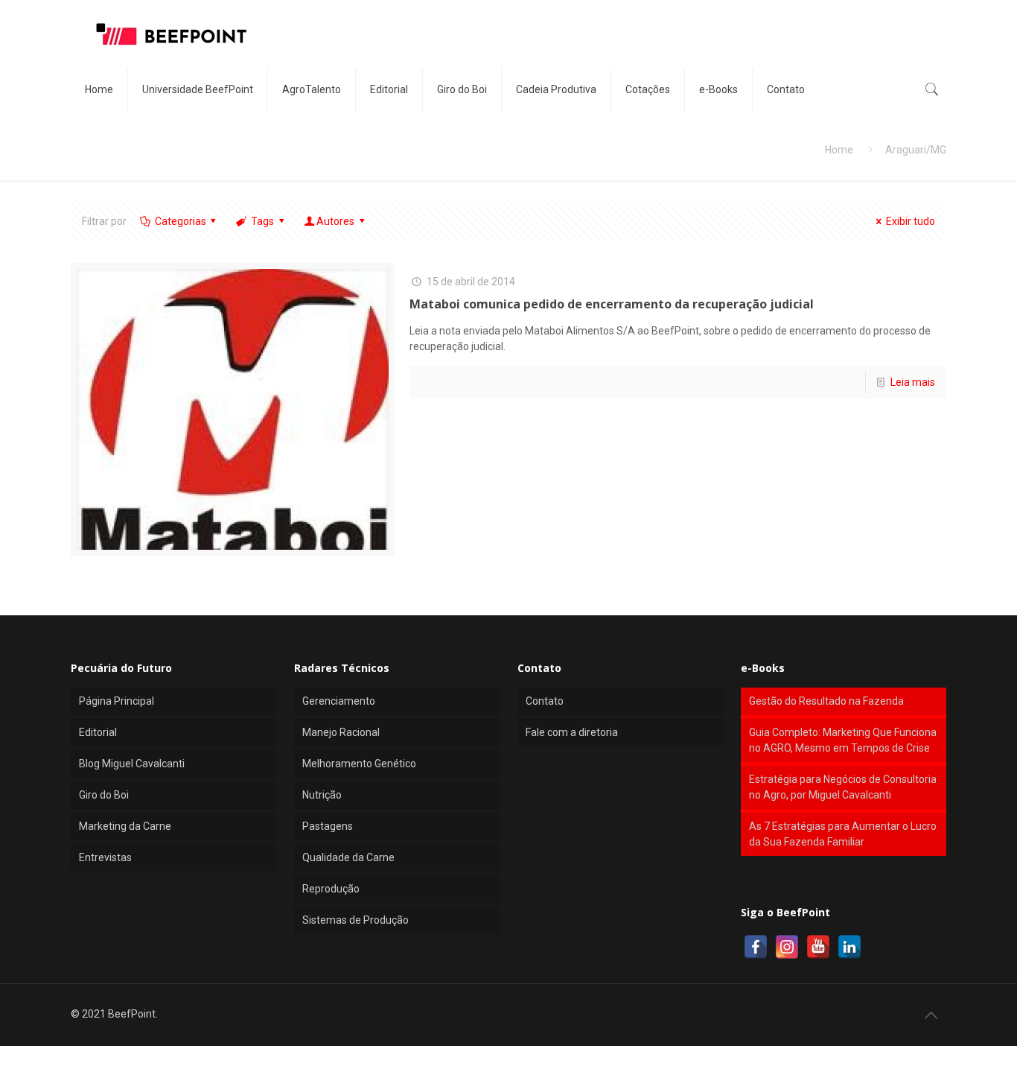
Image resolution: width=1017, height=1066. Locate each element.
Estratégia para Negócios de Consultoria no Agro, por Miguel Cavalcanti (843, 787)
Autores (335, 221)
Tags (262, 221)
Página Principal (116, 701)
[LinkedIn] (849, 947)
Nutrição (322, 795)
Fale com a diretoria (572, 732)
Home (839, 150)
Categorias (180, 221)
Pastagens (327, 826)
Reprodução (331, 889)
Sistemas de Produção (355, 920)
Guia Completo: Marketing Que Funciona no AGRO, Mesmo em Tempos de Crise (843, 740)
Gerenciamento (338, 701)
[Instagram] (787, 947)
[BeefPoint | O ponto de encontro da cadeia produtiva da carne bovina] (170, 33)
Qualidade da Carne (348, 857)
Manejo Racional (341, 732)
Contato (545, 701)
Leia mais (912, 382)
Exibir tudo (910, 221)
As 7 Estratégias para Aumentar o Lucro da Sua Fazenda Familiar (843, 834)
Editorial (98, 732)
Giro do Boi (104, 795)
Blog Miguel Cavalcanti (132, 764)
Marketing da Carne (125, 826)
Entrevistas (105, 857)
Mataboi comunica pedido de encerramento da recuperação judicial (611, 304)
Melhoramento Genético (359, 764)
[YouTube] (818, 947)
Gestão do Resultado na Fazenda (826, 701)
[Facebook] (756, 947)
